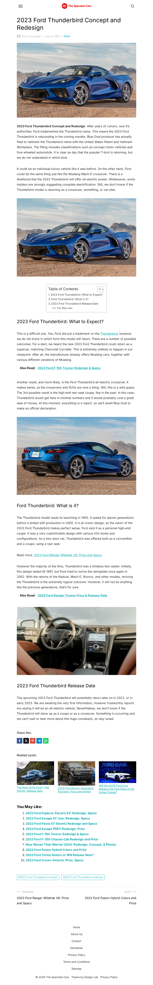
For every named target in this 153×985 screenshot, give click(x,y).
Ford (67, 36)
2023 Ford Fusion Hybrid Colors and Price (56, 850)
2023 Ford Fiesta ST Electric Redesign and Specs (61, 823)
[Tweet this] (26, 741)
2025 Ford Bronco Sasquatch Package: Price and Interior (76, 790)
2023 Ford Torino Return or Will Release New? (60, 855)
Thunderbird (109, 333)
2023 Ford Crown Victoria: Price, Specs (54, 860)
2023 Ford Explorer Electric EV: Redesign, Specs (61, 813)
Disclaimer (76, 947)
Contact (76, 941)
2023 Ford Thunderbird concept (38, 877)
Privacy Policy (76, 954)
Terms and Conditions (76, 961)
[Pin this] (32, 741)
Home (76, 927)
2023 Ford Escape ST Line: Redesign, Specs (58, 818)
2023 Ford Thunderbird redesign (84, 877)
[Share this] (19, 741)
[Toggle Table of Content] (98, 289)
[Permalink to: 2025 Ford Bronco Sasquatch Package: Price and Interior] (76, 773)
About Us (76, 934)
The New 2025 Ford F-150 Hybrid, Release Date (33, 789)
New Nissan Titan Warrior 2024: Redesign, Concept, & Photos (71, 844)
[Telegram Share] (39, 741)
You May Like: (65, 307)
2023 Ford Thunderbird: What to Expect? (77, 294)
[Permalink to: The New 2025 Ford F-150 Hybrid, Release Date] (35, 773)
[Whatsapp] (46, 741)
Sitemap (76, 968)
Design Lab (91, 977)
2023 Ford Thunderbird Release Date (74, 303)
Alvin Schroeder (31, 36)
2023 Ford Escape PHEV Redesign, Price (55, 829)
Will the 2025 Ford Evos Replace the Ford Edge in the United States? (116, 789)
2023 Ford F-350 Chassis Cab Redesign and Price (62, 839)
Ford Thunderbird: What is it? (69, 299)
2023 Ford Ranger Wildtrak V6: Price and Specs (68, 555)
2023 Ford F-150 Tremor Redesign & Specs (57, 834)
